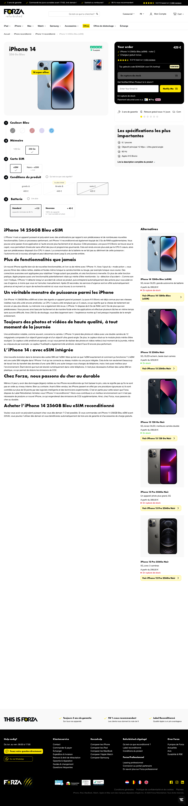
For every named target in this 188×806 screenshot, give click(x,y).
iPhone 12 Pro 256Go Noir (155, 561)
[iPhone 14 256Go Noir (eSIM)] (12, 132)
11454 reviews (149, 60)
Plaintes (180, 789)
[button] (129, 14)
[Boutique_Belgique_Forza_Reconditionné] (133, 782)
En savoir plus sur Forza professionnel (140, 769)
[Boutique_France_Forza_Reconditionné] (140, 782)
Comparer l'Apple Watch (102, 754)
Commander (58, 748)
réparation (68, 761)
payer (69, 748)
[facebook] (171, 782)
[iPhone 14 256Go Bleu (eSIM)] (51, 132)
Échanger (57, 751)
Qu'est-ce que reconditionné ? (137, 744)
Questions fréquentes (63, 767)
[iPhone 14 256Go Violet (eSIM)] (41, 132)
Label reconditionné (132, 748)
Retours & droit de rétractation (66, 757)
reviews (175, 3)
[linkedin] (182, 782)
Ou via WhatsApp (17, 759)
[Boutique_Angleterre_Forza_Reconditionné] (146, 782)
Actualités (172, 748)
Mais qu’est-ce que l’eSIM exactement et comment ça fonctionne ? (97, 357)
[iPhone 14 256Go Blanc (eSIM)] (22, 132)
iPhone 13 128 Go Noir (153, 422)
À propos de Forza (176, 744)
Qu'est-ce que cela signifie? (61, 177)
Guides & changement (63, 764)
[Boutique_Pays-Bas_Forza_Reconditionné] (127, 782)
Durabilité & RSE (175, 754)
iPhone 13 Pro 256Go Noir (155, 491)
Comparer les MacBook (101, 751)
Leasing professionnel (133, 762)
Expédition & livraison (63, 754)
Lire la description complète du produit (135, 162)
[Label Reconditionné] (59, 782)
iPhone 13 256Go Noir (152, 352)
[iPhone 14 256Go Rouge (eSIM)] (32, 132)
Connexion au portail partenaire (137, 766)
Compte (160, 14)
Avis (169, 751)
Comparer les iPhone (100, 744)
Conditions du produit (133, 751)
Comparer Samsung (100, 757)
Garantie (57, 761)
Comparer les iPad (99, 748)
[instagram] (176, 782)
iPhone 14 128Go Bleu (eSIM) (156, 279)
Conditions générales (124, 789)
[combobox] (74, 14)
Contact (56, 744)
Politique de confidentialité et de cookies (155, 789)
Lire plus (34, 198)
